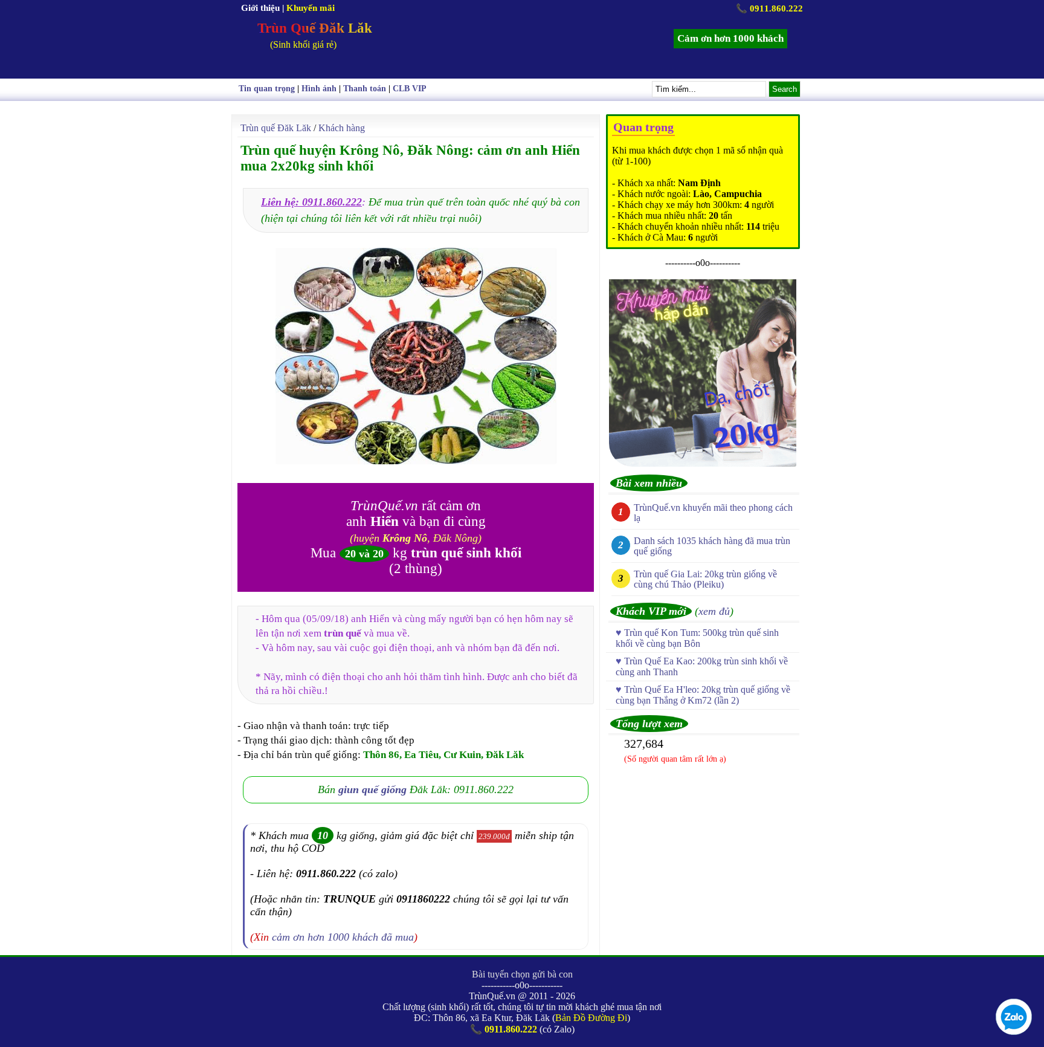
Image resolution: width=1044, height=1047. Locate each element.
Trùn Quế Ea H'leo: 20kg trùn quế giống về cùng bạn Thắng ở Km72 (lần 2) (703, 694)
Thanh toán (364, 88)
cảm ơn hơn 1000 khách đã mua (343, 937)
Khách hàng (341, 128)
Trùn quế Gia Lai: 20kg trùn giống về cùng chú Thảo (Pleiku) (705, 579)
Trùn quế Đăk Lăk (275, 128)
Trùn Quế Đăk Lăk (314, 28)
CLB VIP (410, 88)
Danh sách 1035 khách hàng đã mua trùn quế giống (712, 546)
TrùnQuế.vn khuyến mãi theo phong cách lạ (713, 512)
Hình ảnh (319, 88)
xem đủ (714, 611)
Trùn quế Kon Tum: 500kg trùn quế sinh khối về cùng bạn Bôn (697, 638)
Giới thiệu (260, 8)
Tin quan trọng (267, 88)
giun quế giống (372, 789)
